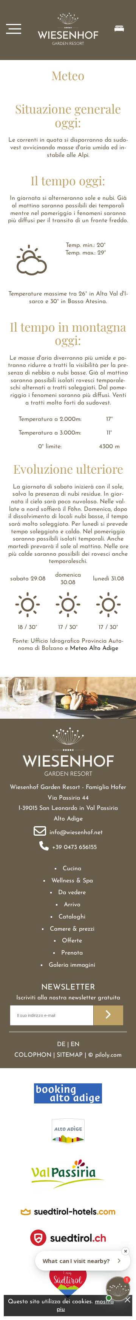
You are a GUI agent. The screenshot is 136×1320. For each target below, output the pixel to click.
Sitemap (70, 1055)
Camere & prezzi (72, 929)
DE (61, 1045)
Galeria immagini (72, 965)
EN (75, 1045)
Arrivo (72, 905)
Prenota (72, 953)
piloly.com (108, 1055)
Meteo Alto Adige (94, 648)
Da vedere (72, 893)
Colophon (32, 1055)
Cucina (72, 869)
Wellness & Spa (72, 881)
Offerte (72, 941)
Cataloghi (72, 917)
